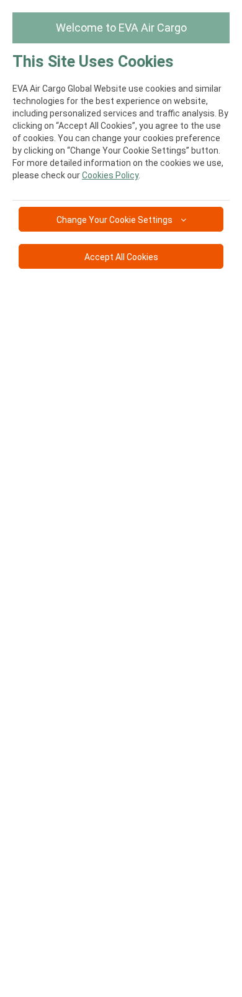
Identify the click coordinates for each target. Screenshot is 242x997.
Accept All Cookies (121, 257)
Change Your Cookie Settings (115, 220)
